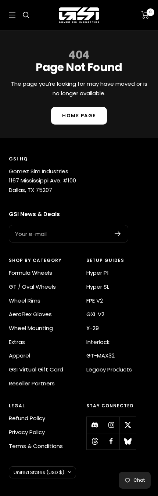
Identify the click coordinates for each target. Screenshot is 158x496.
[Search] (26, 15)
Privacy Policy (27, 432)
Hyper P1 (97, 273)
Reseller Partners (32, 383)
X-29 (92, 328)
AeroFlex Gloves (30, 314)
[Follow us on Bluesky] (127, 441)
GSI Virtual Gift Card (36, 369)
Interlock (97, 342)
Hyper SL (97, 286)
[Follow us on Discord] (94, 425)
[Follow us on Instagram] (111, 425)
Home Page (79, 115)
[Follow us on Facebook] (111, 441)
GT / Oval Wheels (32, 286)
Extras (17, 342)
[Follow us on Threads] (94, 441)
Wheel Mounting (31, 328)
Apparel (19, 355)
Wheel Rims (24, 300)
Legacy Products (109, 369)
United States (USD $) (39, 472)
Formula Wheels (30, 273)
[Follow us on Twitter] (127, 425)
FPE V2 (94, 300)
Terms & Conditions (36, 446)
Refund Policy (27, 418)
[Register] (118, 233)
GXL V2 (95, 314)
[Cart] (145, 15)
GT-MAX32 (100, 355)
